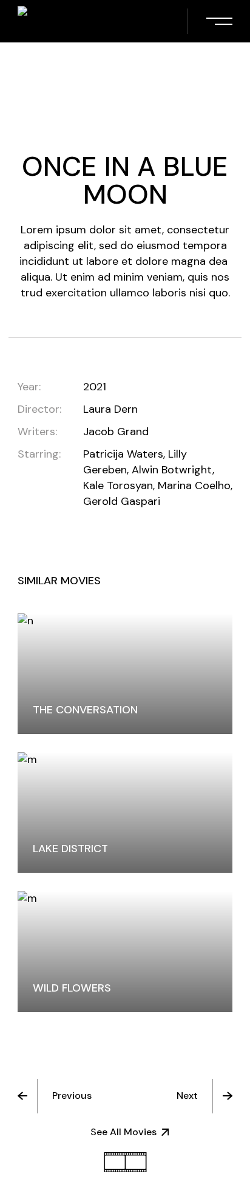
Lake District (70, 848)
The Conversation (85, 709)
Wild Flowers (72, 988)
